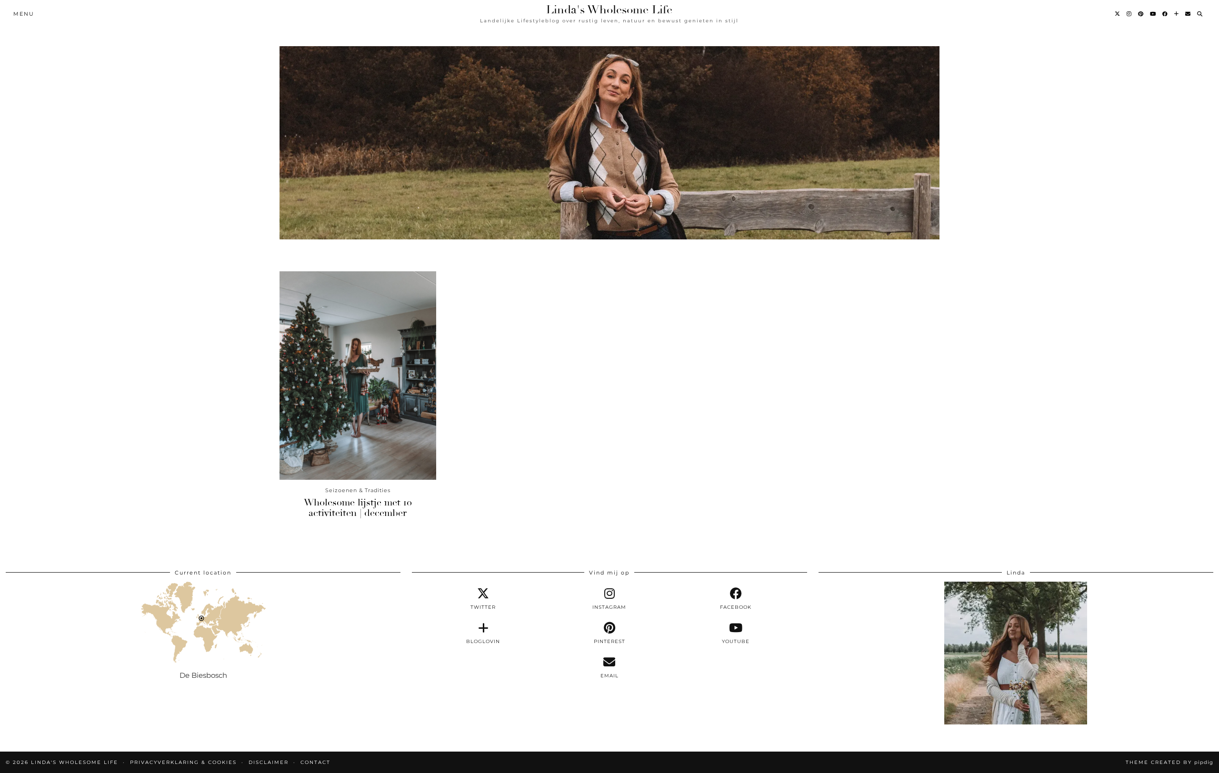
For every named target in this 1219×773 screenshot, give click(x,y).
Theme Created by (1169, 762)
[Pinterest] (1141, 14)
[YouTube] (1153, 14)
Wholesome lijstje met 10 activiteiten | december (358, 507)
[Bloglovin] (1176, 14)
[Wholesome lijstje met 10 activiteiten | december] (358, 375)
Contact (315, 762)
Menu (23, 13)
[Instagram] (1129, 14)
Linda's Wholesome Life (609, 9)
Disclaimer (269, 762)
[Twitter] (1118, 14)
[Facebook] (1165, 14)
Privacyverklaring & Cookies (183, 762)
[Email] (1188, 14)
